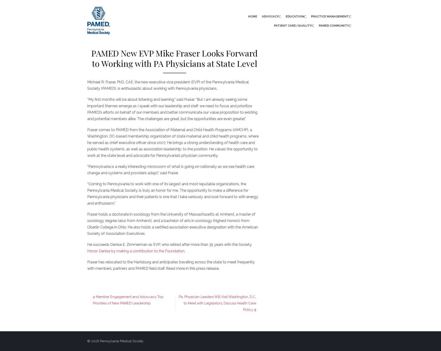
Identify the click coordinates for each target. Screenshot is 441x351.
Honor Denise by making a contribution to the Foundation (135, 251)
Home (252, 16)
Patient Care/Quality (293, 25)
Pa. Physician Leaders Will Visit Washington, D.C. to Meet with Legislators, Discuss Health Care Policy (217, 303)
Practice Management (330, 16)
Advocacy (270, 16)
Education (295, 16)
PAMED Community (334, 25)
